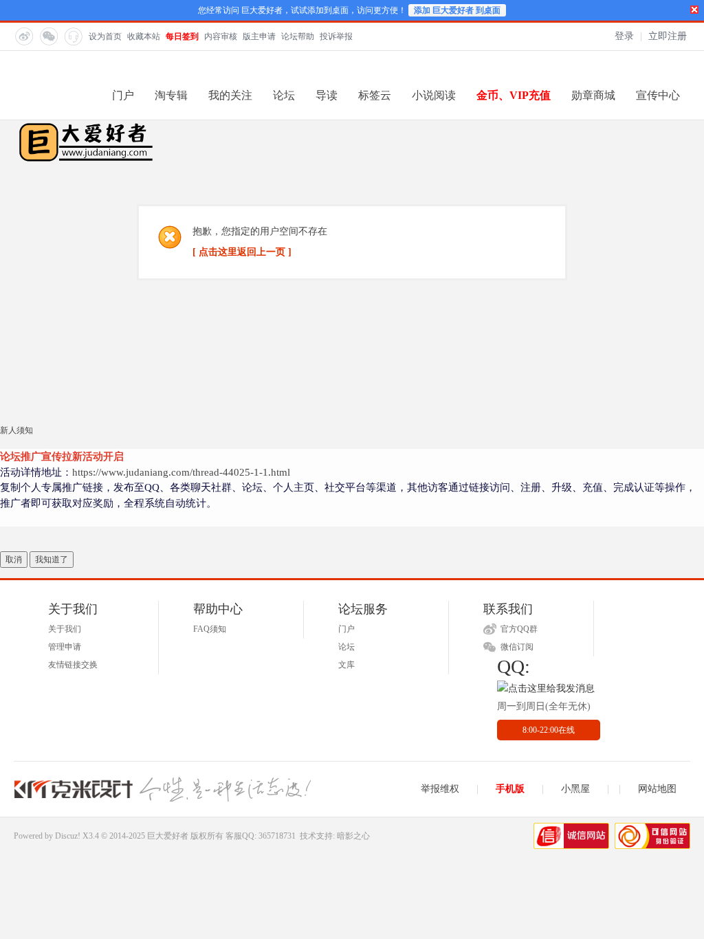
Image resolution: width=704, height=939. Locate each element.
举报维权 (440, 789)
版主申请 (259, 36)
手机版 (510, 789)
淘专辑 (171, 95)
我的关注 (230, 95)
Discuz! (67, 836)
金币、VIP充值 (513, 95)
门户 (123, 95)
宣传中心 (658, 95)
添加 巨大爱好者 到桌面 (457, 10)
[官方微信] (48, 35)
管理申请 (64, 647)
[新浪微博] (23, 35)
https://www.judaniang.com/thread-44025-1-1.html (181, 472)
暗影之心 (353, 836)
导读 (327, 95)
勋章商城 (593, 95)
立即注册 (667, 36)
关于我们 (64, 629)
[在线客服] (72, 35)
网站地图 (657, 789)
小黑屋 (575, 789)
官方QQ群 (519, 629)
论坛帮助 (297, 36)
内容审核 (220, 36)
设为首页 (105, 36)
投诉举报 (336, 36)
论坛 (284, 95)
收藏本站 (143, 36)
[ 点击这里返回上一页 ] (242, 252)
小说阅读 (434, 95)
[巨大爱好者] (86, 160)
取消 (14, 559)
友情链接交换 (73, 665)
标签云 (374, 95)
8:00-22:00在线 (548, 730)
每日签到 (182, 36)
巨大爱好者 (167, 836)
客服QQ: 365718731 (261, 836)
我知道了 (51, 559)
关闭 (694, 9)
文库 (346, 665)
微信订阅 (517, 647)
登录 (624, 36)
